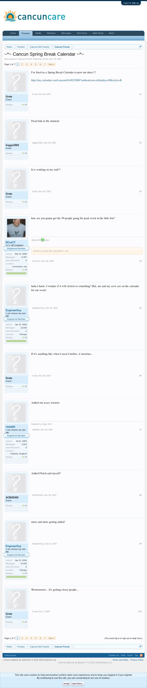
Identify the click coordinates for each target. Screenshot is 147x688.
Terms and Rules (120, 660)
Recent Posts (12, 38)
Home (13, 33)
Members (51, 33)
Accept (66, 684)
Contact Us (114, 655)
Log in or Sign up (131, 3)
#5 (140, 308)
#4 (140, 261)
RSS (141, 655)
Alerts (111, 33)
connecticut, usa (19, 266)
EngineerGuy (13, 310)
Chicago (23, 334)
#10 (140, 611)
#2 (140, 143)
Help (123, 655)
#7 (140, 429)
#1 (140, 94)
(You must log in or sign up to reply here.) (124, 638)
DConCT (11, 242)
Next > (52, 64)
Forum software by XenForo (29, 660)
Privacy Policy (137, 660)
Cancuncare (10, 655)
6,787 (24, 257)
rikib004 (10, 426)
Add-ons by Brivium (85, 662)
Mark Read (98, 33)
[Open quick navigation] (140, 47)
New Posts (82, 33)
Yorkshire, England (18, 454)
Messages (66, 33)
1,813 (24, 444)
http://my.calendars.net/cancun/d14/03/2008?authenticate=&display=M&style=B (76, 80)
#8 (140, 495)
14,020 (23, 328)
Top (136, 655)
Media (38, 33)
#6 (140, 376)
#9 (140, 544)
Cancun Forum (25, 59)
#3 (140, 191)
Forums (26, 33)
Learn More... (77, 684)
